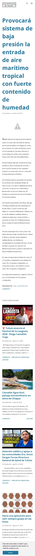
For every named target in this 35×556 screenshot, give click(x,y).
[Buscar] (27, 3)
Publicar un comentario (20, 357)
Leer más (5, 360)
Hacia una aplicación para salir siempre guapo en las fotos (16, 518)
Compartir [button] (6, 289)
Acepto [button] (10, 552)
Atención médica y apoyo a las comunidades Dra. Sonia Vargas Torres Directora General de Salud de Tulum (17, 456)
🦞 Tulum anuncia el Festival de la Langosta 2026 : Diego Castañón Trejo (15, 333)
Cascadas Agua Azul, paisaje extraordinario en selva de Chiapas (16, 395)
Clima (15, 286)
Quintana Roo (23, 286)
